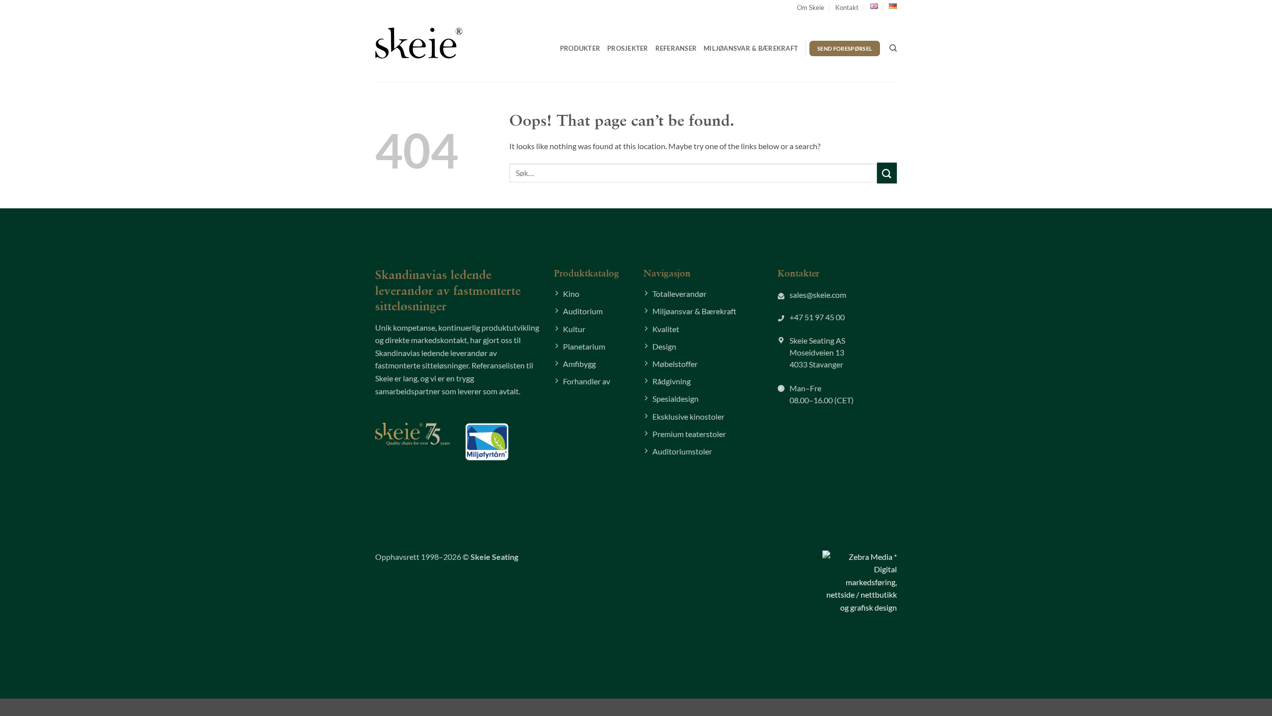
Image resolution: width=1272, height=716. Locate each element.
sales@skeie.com (818, 294)
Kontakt (847, 7)
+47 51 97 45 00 (817, 317)
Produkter (580, 48)
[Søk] (893, 48)
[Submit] (887, 173)
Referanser (676, 48)
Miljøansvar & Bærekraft (751, 48)
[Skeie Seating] (419, 42)
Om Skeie (810, 7)
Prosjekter (627, 48)
